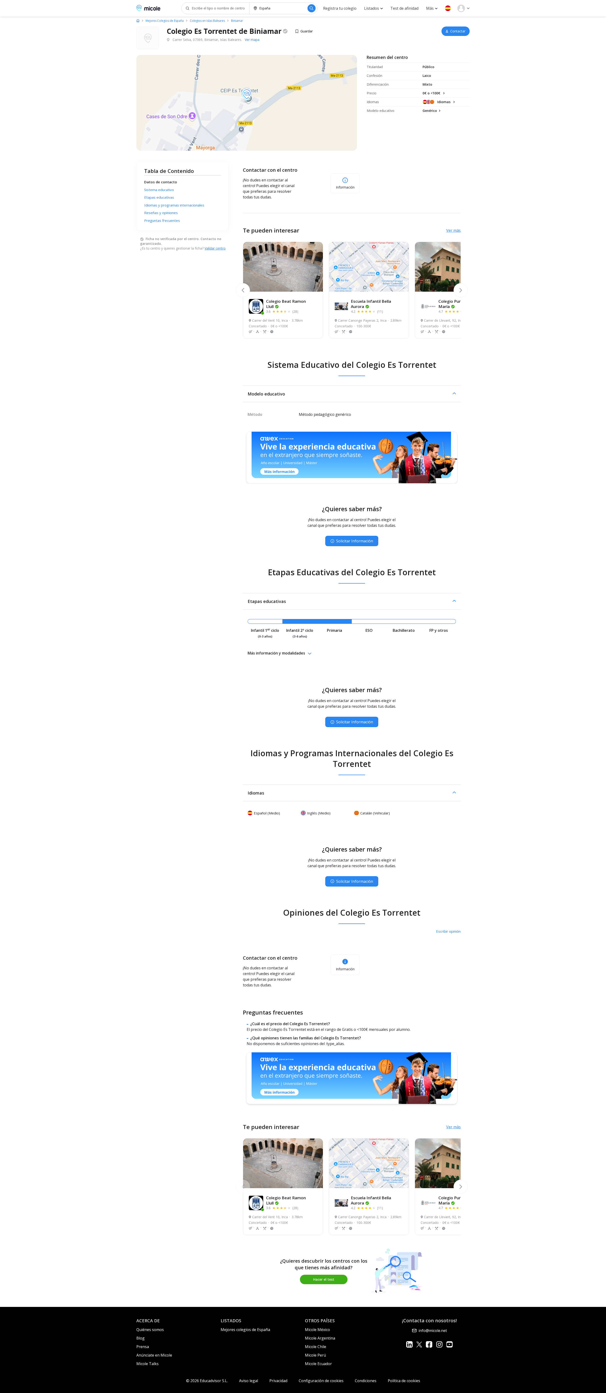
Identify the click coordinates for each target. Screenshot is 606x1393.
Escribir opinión (448, 931)
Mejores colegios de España (245, 1329)
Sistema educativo (159, 189)
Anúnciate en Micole (154, 1355)
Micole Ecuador (318, 1363)
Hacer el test (323, 1279)
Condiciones (365, 1380)
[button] (448, 8)
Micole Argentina (320, 1338)
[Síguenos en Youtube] (449, 1344)
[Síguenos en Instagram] (439, 1344)
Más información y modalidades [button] (276, 653)
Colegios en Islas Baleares (207, 20)
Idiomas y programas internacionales (174, 205)
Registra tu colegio (339, 8)
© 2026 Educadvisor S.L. (207, 1380)
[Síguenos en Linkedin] (409, 1344)
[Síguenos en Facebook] (429, 1344)
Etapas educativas (159, 197)
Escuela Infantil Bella (371, 304)
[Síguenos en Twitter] (419, 1344)
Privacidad (278, 1380)
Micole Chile (315, 1346)
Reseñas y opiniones (161, 212)
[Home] (137, 20)
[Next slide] (461, 290)
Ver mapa (252, 39)
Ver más (453, 230)
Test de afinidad (404, 8)
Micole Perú (315, 1355)
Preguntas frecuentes (162, 220)
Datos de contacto (160, 182)
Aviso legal (248, 1380)
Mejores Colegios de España (165, 20)
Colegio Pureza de (455, 304)
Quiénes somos (150, 1329)
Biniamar (237, 20)
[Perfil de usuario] (463, 8)
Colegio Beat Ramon (286, 304)
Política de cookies (404, 1380)
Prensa (142, 1346)
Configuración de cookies (321, 1380)
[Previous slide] (243, 290)
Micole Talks (147, 1363)
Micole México (317, 1329)
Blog (140, 1338)
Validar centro (215, 248)
